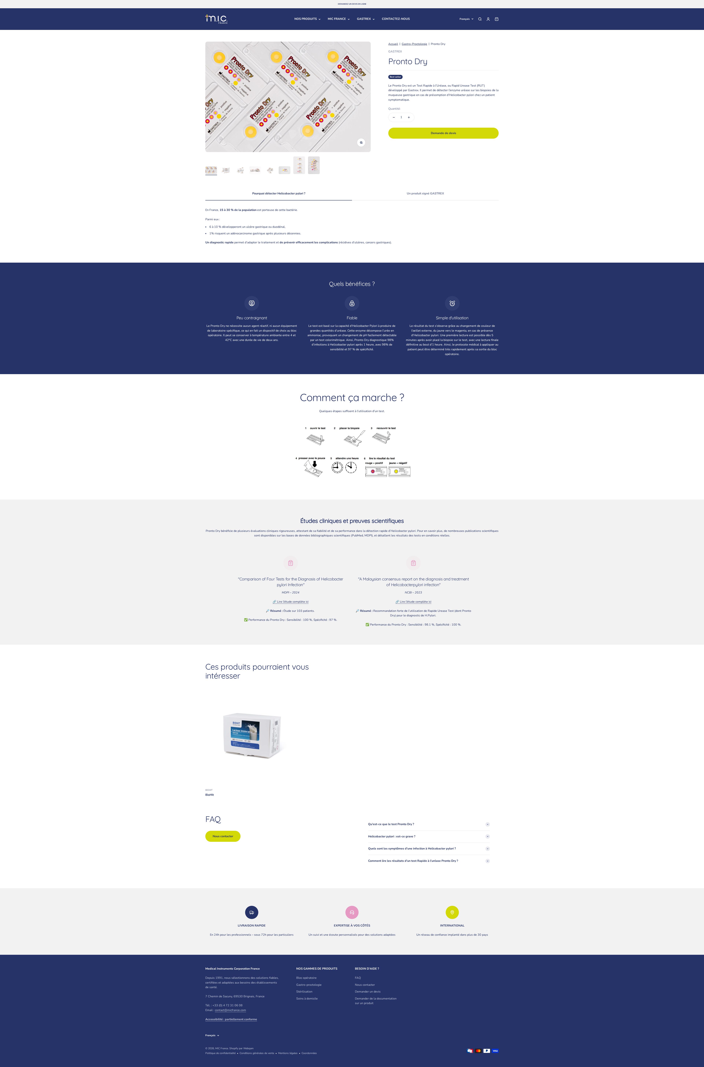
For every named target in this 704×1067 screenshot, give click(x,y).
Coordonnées (309, 1053)
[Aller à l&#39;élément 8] (314, 165)
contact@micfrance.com (230, 1010)
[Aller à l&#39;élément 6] (284, 170)
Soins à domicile (307, 999)
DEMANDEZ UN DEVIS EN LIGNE (352, 4)
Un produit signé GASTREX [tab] (425, 193)
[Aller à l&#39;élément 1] (211, 170)
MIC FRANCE (337, 19)
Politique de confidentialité (220, 1053)
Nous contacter (365, 985)
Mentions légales (288, 1053)
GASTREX (364, 19)
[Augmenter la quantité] (409, 117)
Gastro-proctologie (309, 985)
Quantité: (394, 109)
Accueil (393, 44)
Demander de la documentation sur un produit (376, 1001)
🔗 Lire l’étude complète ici (291, 602)
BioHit (209, 795)
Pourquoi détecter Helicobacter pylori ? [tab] (278, 193)
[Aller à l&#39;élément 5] (270, 170)
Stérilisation (304, 992)
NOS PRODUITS (305, 19)
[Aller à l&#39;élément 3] (240, 170)
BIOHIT (208, 790)
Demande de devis (443, 133)
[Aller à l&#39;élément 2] (226, 170)
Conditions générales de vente (257, 1053)
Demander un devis (368, 992)
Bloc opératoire (306, 978)
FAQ (358, 978)
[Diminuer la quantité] (393, 117)
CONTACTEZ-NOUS (396, 19)
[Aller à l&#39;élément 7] (299, 165)
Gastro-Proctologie (414, 44)
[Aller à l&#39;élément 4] (255, 170)
